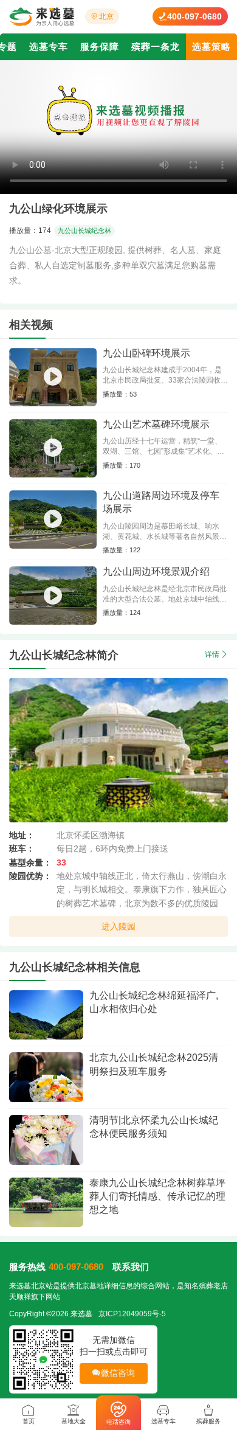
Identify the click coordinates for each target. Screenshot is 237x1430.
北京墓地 (89, 1286)
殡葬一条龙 (155, 46)
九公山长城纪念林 (84, 230)
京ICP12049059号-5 (132, 1314)
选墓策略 (211, 46)
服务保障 (99, 46)
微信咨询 (118, 1373)
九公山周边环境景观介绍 (156, 571)
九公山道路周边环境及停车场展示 (161, 502)
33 (61, 862)
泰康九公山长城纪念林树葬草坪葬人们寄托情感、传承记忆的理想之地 (157, 1196)
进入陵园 (118, 926)
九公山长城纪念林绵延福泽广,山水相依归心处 (153, 1002)
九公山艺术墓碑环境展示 (156, 424)
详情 (212, 654)
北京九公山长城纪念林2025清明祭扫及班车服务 (153, 1064)
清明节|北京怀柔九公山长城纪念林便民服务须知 (153, 1127)
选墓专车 (48, 46)
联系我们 (130, 1267)
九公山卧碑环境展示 (146, 353)
